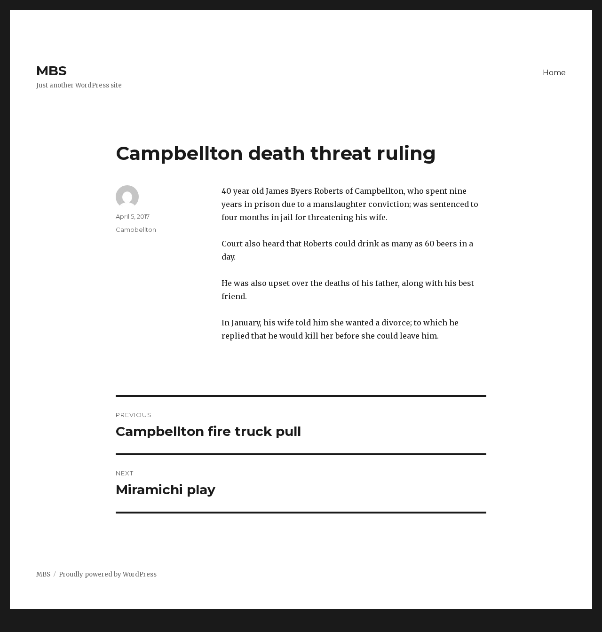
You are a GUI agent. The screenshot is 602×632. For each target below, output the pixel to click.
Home (554, 72)
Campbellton (136, 229)
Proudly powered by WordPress (108, 574)
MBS (51, 71)
